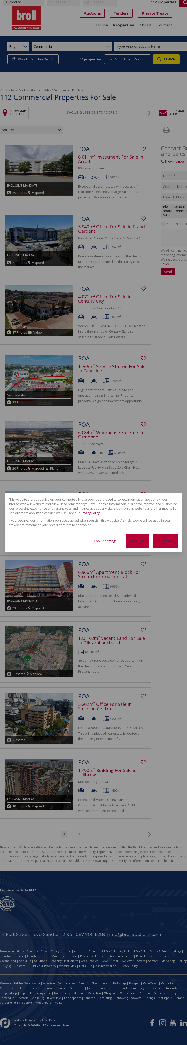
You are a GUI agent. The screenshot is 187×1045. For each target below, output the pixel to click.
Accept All (166, 541)
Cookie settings (105, 541)
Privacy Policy (90, 513)
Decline (137, 541)
